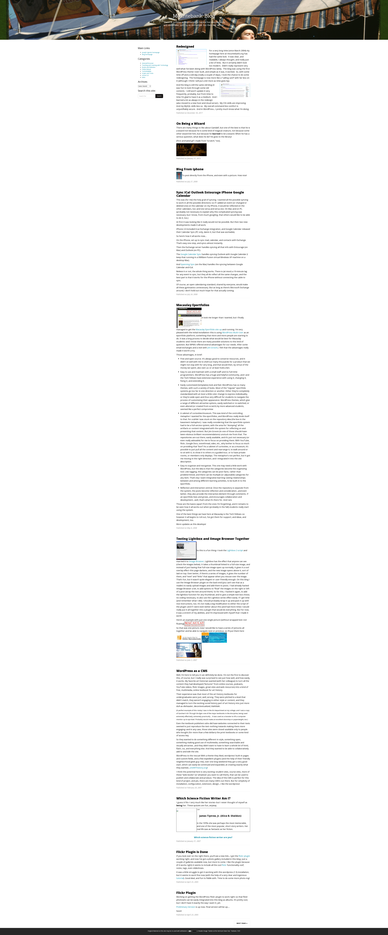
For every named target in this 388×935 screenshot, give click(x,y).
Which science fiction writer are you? (213, 837)
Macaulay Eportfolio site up (209, 329)
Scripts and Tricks (147, 73)
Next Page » (242, 923)
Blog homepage (147, 54)
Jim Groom (212, 347)
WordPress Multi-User (232, 332)
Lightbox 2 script (235, 550)
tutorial (179, 878)
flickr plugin (244, 856)
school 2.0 (145, 75)
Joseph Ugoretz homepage (151, 52)
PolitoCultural (146, 69)
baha (143, 77)
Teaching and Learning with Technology (155, 65)
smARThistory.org (198, 767)
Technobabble (146, 71)
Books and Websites (148, 67)
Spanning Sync (188, 264)
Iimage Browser (196, 561)
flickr (224, 865)
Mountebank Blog (194, 16)
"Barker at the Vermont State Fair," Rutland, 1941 (224, 931)
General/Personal (147, 63)
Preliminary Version (185, 907)
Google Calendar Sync (191, 254)
